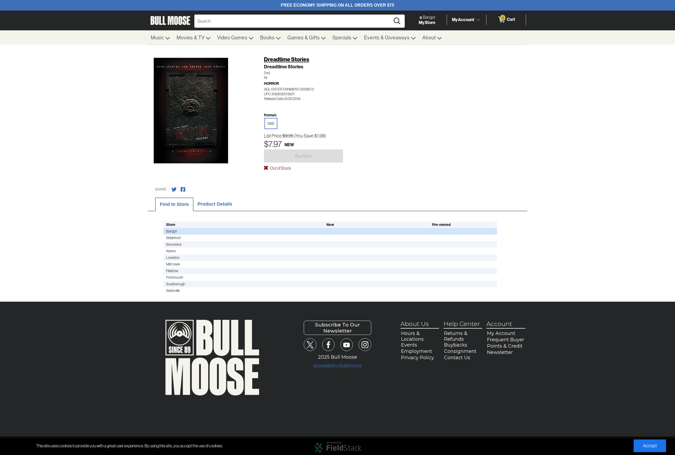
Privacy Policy (417, 358)
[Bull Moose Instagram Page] (365, 344)
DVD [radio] (271, 123)
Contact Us (457, 358)
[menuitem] (160, 37)
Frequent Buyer (505, 340)
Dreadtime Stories (286, 59)
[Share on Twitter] (174, 189)
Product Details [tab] (214, 204)
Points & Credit (505, 346)
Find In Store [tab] (174, 204)
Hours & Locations (412, 336)
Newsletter (500, 352)
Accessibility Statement (337, 365)
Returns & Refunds (455, 336)
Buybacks (455, 345)
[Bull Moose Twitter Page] (310, 344)
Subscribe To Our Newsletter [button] (337, 328)
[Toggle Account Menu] (478, 20)
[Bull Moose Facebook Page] (328, 344)
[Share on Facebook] (183, 189)
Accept (650, 446)
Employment (416, 351)
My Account (463, 19)
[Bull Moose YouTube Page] (346, 344)
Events (409, 345)
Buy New (303, 156)
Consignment (460, 351)
